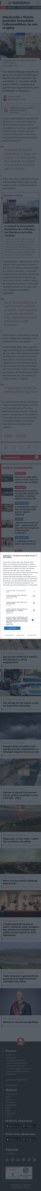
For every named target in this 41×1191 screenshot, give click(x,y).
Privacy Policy (31, 635)
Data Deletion (9, 635)
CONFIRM (12, 628)
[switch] (33, 596)
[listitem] (20, 591)
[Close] (37, 556)
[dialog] (20, 595)
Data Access (20, 635)
